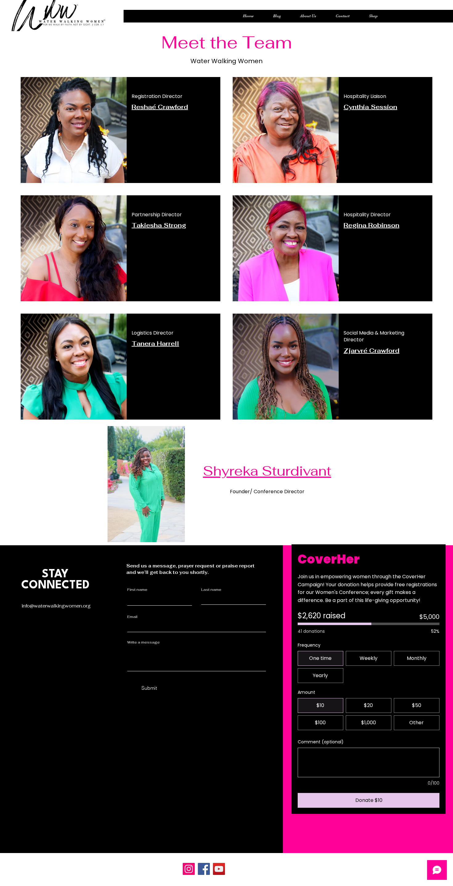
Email (132, 617)
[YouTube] (219, 869)
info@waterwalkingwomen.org (56, 606)
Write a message (143, 642)
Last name (211, 589)
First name (137, 589)
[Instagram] (189, 869)
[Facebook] (204, 869)
